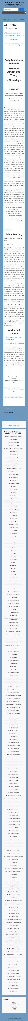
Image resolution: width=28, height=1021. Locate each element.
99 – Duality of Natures (13, 736)
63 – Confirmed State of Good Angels (13, 631)
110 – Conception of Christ (13, 768)
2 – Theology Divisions (13, 451)
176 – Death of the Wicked (13, 964)
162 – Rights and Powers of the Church (13, 922)
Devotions (11, 412)
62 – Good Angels (13, 628)
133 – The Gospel (13, 836)
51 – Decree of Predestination (13, 594)
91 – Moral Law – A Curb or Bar (13, 713)
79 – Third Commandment (13, 678)
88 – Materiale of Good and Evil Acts (13, 704)
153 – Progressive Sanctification (13, 894)
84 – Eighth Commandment (13, 692)
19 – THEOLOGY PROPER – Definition (13, 501)
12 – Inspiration (13, 480)
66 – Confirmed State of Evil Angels (13, 640)
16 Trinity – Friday (19, 410)
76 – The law (13, 669)
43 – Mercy (13, 571)
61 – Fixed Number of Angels (13, 625)
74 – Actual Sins (13, 663)
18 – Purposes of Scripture (13, 498)
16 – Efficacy (13, 492)
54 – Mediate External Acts (13, 603)
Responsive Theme (9, 1019)
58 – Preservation (13, 615)
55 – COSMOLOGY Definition (13, 606)
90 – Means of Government (13, 710)
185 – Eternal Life (13, 991)
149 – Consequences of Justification (13, 883)
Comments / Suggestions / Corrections (14, 397)
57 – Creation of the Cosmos (13, 612)
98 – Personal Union (13, 733)
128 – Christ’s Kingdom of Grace (13, 821)
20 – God (13, 503)
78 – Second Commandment (13, 675)
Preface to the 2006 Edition (13, 445)
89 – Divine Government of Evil (13, 707)
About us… (14, 1002)
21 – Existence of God (13, 506)
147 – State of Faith (13, 877)
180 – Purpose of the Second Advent (13, 976)
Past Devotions (14, 39)
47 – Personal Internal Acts (13, 583)
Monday (22, 43)
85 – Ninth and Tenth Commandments (13, 695)
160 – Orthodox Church (13, 916)
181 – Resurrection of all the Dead (13, 979)
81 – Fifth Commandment (13, 683)
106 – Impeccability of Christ (13, 757)
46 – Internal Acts (13, 580)
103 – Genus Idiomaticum (13, 748)
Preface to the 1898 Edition (13, 442)
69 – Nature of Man (13, 648)
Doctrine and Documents (14, 1004)
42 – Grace (13, 568)
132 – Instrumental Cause (13, 833)
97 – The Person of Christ (13, 730)
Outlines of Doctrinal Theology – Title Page (13, 436)
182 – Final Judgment (13, 982)
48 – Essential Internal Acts (13, 585)
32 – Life (13, 539)
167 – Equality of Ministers (13, 937)
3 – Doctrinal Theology (13, 454)
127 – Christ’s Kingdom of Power (13, 818)
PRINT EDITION (8, 230)
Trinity (18, 19)
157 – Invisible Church (13, 907)
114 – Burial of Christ (13, 780)
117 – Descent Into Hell (13, 789)
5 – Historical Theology (13, 460)
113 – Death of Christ (13, 777)
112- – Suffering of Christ (13, 774)
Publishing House (14, 1007)
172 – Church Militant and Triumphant (13, 951)
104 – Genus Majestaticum (13, 751)
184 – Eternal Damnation (13, 988)
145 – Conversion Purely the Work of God (13, 871)
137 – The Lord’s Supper (13, 847)
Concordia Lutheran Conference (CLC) (14, 3)
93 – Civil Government (13, 719)
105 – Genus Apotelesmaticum (13, 754)
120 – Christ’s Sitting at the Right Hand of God (13, 798)
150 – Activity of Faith (13, 886)
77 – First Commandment (13, 672)
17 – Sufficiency (13, 495)
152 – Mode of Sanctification (13, 891)
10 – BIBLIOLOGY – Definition (13, 474)
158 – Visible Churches (13, 910)
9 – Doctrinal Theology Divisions (13, 471)
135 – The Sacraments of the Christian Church (13, 842)
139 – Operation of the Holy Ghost (13, 853)
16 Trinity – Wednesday (10, 408)
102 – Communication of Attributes (13, 745)
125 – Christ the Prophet (13, 812)
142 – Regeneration (13, 862)
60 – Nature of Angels (13, 622)
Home (4, 19)
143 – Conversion (13, 865)
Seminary (14, 1008)
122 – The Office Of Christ (13, 804)
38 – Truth (13, 556)
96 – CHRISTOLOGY (13, 727)
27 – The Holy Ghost (13, 524)
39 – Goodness (13, 559)
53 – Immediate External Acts (13, 600)
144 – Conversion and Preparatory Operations (13, 868)
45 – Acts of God (13, 577)
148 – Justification (13, 880)
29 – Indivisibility (13, 530)
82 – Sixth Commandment (13, 686)
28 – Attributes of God (13, 527)
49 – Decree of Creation (13, 588)
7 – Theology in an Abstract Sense (13, 465)
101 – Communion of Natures (13, 742)
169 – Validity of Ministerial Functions (13, 943)
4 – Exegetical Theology (13, 457)
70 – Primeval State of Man (13, 651)
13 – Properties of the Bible (13, 483)
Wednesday (17, 45)
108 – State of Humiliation (13, 763)
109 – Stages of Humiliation (13, 765)
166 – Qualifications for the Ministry (13, 934)
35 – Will (13, 547)
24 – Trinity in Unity (13, 515)
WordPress (20, 1019)
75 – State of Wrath (13, 666)
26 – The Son (13, 521)
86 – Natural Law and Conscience (13, 698)
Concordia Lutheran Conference (15, 1018)
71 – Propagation (13, 654)
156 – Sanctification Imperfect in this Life (13, 904)
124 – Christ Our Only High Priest (13, 809)
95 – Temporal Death (13, 724)
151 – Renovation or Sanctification (13, 888)
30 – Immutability (13, 533)
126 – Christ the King (13, 815)
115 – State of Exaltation (13, 783)
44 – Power (13, 574)
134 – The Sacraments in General (13, 839)
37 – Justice (13, 553)
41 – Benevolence (13, 565)
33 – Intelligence (13, 542)
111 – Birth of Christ (13, 771)
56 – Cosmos (13, 609)
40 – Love (13, 562)
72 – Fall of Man (13, 657)
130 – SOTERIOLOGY (13, 827)
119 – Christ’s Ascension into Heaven (13, 795)
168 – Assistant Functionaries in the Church (13, 940)
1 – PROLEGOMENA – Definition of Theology (13, 448)
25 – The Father (13, 518)
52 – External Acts (13, 597)
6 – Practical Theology (13, 462)
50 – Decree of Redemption (13, 591)
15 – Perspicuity (13, 489)
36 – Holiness (13, 550)
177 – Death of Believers (13, 967)
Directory (14, 1003)
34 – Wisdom (13, 544)
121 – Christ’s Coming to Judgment (13, 801)
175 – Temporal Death (13, 961)
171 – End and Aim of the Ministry (13, 948)
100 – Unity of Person (13, 739)
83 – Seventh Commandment (13, 689)
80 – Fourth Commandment (13, 681)
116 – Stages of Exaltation (13, 786)
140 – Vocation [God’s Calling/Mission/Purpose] (13, 856)
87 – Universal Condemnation (13, 701)
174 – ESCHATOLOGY (13, 959)
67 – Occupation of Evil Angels (13, 642)
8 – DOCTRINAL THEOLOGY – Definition (13, 468)
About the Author (13, 439)
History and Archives (14, 1006)
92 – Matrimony (13, 716)
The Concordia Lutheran (14, 1009)
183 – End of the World (13, 985)
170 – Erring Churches (13, 945)
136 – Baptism (13, 845)
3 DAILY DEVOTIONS (11, 19)
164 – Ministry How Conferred (13, 928)
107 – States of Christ (13, 760)
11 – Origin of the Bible (13, 477)
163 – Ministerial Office (13, 925)
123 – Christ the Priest (13, 806)
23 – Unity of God (13, 512)
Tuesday (11, 45)
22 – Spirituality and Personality (13, 509)
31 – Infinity (13, 536)
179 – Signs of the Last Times (13, 973)
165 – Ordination (13, 931)
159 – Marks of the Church (13, 913)
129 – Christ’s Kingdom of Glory (13, 824)
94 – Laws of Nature (13, 722)
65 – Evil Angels (13, 637)
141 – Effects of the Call (13, 859)
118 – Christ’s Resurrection (13, 792)
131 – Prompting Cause (13, 830)
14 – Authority (13, 486)
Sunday (17, 43)
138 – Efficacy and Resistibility (13, 850)
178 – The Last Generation (13, 970)
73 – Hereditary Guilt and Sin (13, 660)
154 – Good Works (13, 897)
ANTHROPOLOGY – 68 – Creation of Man (13, 645)
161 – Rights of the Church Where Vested (13, 919)
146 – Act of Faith (13, 874)
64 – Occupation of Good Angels (13, 634)
